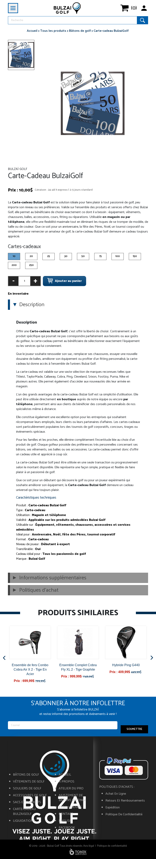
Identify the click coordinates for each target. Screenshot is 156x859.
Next (152, 658)
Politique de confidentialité (123, 814)
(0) (134, 8)
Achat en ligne (115, 793)
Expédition (112, 807)
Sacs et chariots (27, 802)
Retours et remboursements (125, 800)
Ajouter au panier (68, 281)
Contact (66, 814)
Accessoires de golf (30, 795)
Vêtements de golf (28, 781)
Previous (4, 658)
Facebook (67, 827)
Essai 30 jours (70, 807)
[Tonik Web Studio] (78, 851)
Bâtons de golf (26, 774)
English (65, 821)
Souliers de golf (27, 788)
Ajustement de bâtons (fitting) (72, 798)
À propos (66, 781)
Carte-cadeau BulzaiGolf (24, 812)
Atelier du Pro (71, 788)
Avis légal (88, 846)
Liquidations (24, 821)
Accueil (65, 774)
